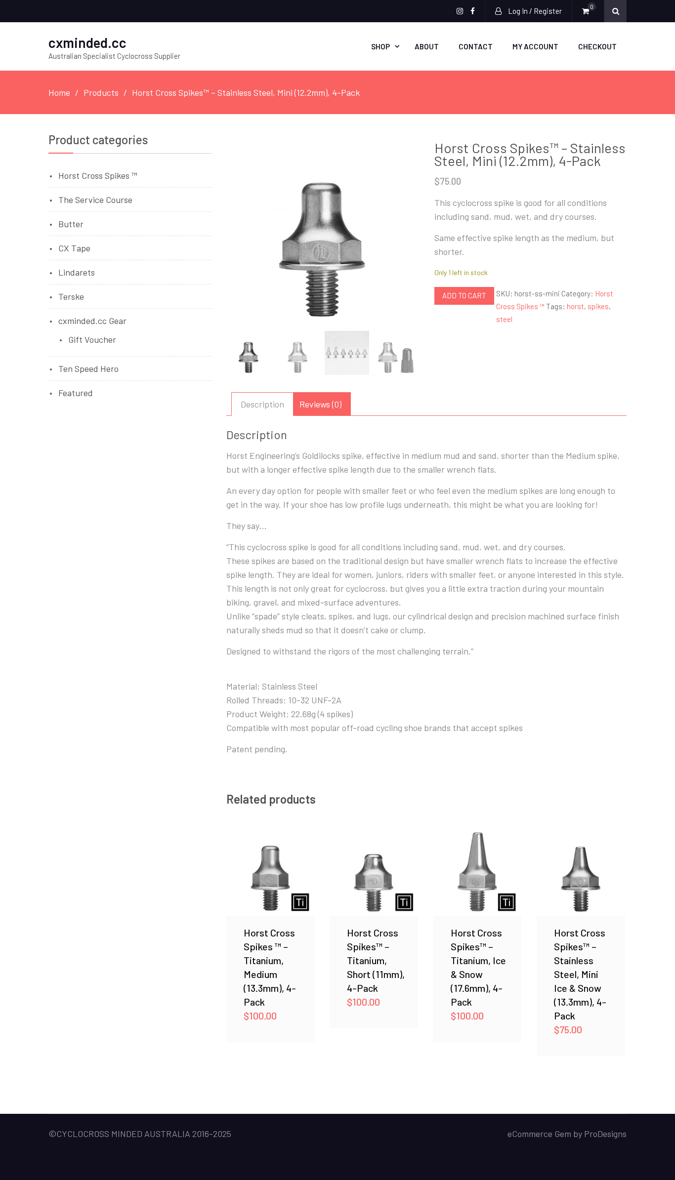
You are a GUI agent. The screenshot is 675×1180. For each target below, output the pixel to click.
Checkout (597, 46)
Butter (71, 223)
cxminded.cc (87, 42)
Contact (476, 46)
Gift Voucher (92, 339)
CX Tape (74, 248)
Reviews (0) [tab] (320, 404)
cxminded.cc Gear (92, 320)
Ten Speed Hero (88, 368)
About (427, 46)
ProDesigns (605, 1133)
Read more (270, 871)
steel (504, 319)
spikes (598, 306)
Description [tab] (262, 404)
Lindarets (76, 272)
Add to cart (464, 295)
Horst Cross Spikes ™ (97, 175)
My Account (535, 46)
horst (575, 306)
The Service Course (95, 199)
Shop (380, 46)
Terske (71, 296)
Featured (75, 392)
